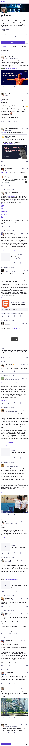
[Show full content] (26, 34)
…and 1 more (20, 313)
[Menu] (26, 42)
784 (2, 20)
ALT (26, 181)
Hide (25, 71)
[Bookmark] (21, 87)
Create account (6, 744)
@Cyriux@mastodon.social (6, 16)
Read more (3, 297)
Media (14, 46)
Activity (5, 46)
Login (13, 744)
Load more (14, 736)
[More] (27, 87)
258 (9, 20)
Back (4, 1)
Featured (24, 46)
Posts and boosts (5, 50)
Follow (13, 42)
